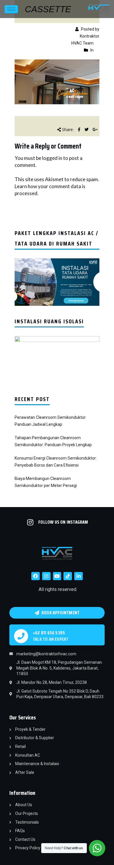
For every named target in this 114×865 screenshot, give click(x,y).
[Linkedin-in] (78, 576)
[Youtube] (57, 576)
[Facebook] (35, 576)
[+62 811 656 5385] (21, 636)
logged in (52, 158)
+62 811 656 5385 (49, 632)
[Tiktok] (67, 576)
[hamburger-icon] (11, 9)
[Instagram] (46, 576)
